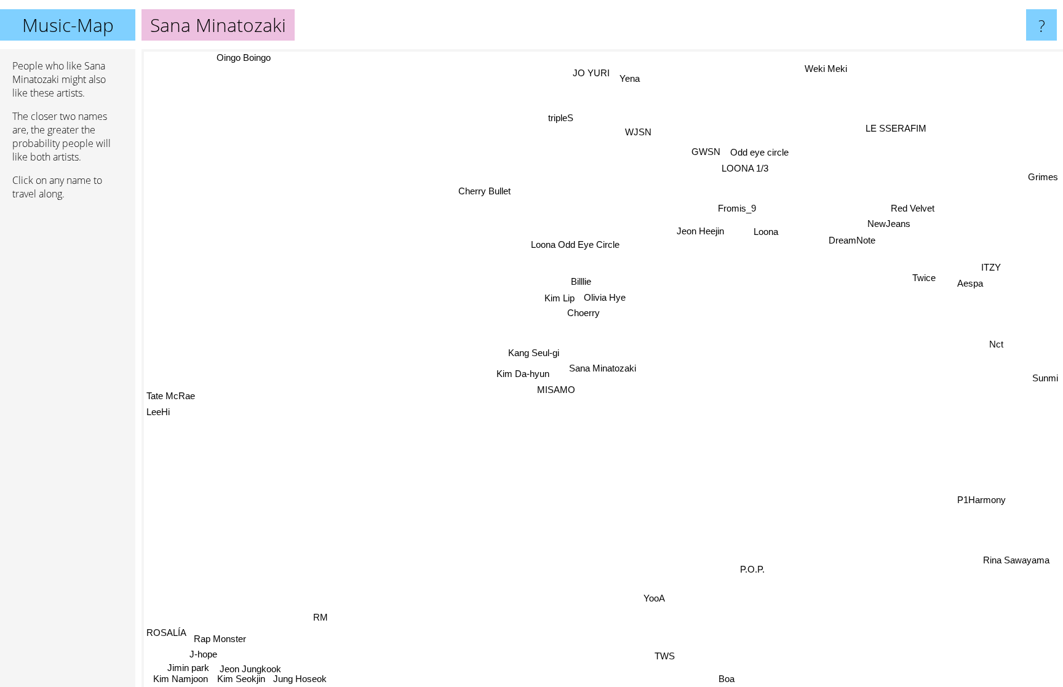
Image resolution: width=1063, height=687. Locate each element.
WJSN (639, 132)
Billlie (581, 281)
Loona (766, 231)
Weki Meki (827, 68)
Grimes (1043, 175)
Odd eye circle (760, 151)
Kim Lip (560, 297)
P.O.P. (753, 570)
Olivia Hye (605, 297)
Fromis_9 (737, 208)
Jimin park (189, 667)
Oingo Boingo (223, 60)
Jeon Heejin (701, 231)
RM (320, 616)
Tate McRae (170, 408)
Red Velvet (913, 208)
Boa (723, 678)
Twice (924, 277)
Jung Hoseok (300, 678)
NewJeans (888, 223)
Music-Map (68, 25)
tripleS (560, 118)
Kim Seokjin (241, 678)
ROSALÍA (166, 632)
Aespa (970, 284)
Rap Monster (220, 638)
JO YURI (591, 72)
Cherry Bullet (486, 190)
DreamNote (852, 240)
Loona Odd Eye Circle (576, 244)
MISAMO (556, 389)
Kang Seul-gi (533, 352)
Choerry (584, 312)
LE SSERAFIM (896, 128)
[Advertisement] (67, 397)
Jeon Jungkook (250, 669)
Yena (629, 78)
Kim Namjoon (180, 678)
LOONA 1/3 (745, 168)
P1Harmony (982, 499)
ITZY (991, 267)
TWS (665, 655)
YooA (655, 598)
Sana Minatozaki (602, 368)
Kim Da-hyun (522, 373)
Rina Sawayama (1014, 561)
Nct (996, 344)
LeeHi (160, 424)
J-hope (204, 654)
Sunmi (1045, 378)
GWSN (706, 151)
